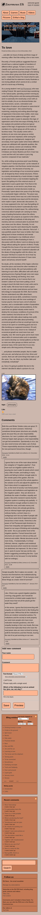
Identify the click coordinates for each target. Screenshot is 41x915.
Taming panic (9, 757)
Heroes (7, 778)
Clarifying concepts (11, 764)
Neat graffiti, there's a (12, 853)
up (3, 412)
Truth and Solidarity (11, 767)
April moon (8, 733)
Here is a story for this (12, 848)
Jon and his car (10, 749)
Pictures (6, 17)
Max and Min (9, 746)
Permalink (5, 453)
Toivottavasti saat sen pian (13, 822)
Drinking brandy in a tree (13, 727)
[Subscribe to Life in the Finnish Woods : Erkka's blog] (36, 717)
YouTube (6, 910)
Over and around (10, 770)
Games (14, 12)
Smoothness (9, 762)
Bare (6, 743)
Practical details (10, 741)
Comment (6, 662)
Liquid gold (8, 772)
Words (7, 735)
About (5, 12)
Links (6, 791)
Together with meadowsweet (14, 840)
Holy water (8, 738)
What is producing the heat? (14, 818)
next (17, 781)
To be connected (10, 759)
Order (30, 721)
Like (3, 409)
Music (23, 12)
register (36, 5)
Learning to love (10, 751)
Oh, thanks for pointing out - (14, 826)
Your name (6, 653)
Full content (7, 896)
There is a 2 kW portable (13, 813)
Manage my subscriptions (11, 885)
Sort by (20, 721)
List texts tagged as (25, 716)
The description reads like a (14, 835)
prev (5, 781)
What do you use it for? (12, 844)
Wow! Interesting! (10, 805)
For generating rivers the (13, 809)
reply (5, 457)
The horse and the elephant (14, 754)
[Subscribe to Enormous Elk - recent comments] (36, 799)
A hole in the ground (11, 730)
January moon (9, 775)
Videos (31, 12)
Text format (8, 674)
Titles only (6, 893)
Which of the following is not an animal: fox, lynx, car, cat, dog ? (18, 688)
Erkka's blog (18, 17)
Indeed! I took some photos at (14, 831)
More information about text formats (15, 677)
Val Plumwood (25, 89)
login (29, 5)
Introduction (8, 789)
